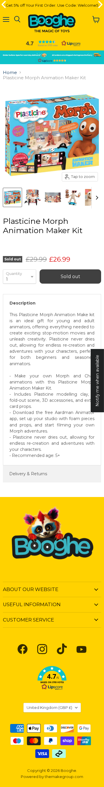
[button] (52, 43)
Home (10, 72)
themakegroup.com (64, 776)
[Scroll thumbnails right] (96, 197)
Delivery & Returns (28, 473)
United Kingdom (49, 707)
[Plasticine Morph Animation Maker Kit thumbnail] (12, 197)
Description (23, 303)
